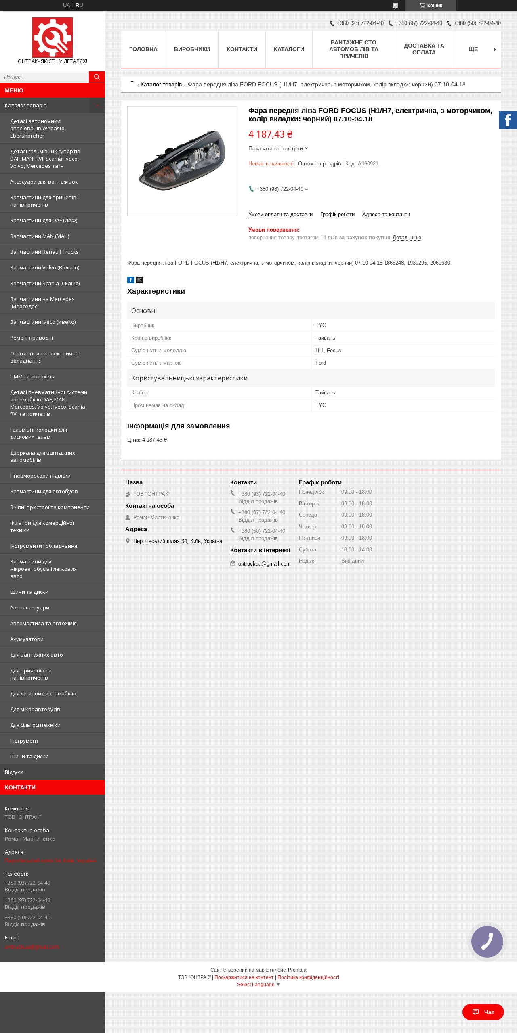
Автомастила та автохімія (43, 623)
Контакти (242, 49)
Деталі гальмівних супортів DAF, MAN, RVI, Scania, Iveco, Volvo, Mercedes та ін (45, 158)
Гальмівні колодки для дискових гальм (38, 433)
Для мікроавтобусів (35, 709)
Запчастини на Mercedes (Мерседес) (42, 302)
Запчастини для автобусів (44, 491)
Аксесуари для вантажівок (44, 181)
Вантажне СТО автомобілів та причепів (353, 49)
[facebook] (130, 281)
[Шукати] (97, 77)
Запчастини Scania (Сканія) (45, 283)
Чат (489, 1012)
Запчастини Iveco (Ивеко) (43, 322)
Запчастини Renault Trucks (44, 251)
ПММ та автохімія (32, 376)
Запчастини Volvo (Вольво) (44, 267)
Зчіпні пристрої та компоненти (50, 507)
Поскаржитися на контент (244, 977)
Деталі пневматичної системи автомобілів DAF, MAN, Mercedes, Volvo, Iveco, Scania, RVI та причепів (48, 402)
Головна (143, 49)
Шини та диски (29, 591)
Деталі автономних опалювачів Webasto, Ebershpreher (38, 128)
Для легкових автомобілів (43, 693)
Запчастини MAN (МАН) (39, 236)
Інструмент (24, 740)
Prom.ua (297, 970)
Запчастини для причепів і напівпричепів (44, 201)
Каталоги (289, 49)
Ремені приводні (31, 337)
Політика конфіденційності (308, 977)
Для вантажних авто (36, 654)
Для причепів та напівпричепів (31, 674)
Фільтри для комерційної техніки (42, 526)
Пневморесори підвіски (40, 475)
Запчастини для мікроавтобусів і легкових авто (43, 569)
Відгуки (14, 772)
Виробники (192, 49)
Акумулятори (27, 639)
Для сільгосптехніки (35, 724)
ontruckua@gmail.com (32, 946)
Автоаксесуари (29, 607)
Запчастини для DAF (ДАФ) (43, 220)
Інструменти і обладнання (43, 545)
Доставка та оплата (424, 49)
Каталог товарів (26, 105)
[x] (139, 281)
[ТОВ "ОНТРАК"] (52, 37)
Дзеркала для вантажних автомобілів (42, 456)
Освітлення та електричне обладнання (44, 357)
